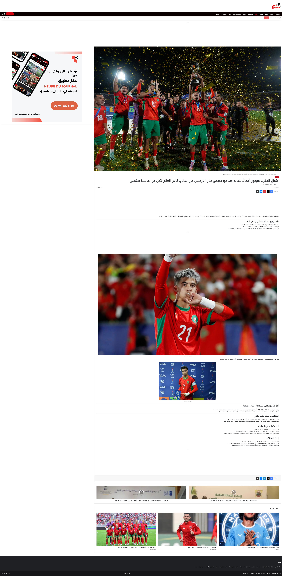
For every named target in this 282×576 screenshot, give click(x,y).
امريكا (248, 567)
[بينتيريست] (264, 191)
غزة (216, 567)
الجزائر (272, 567)
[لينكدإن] (264, 478)
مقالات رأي (223, 14)
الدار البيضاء (266, 567)
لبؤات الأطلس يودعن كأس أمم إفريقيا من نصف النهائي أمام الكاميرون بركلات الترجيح (137, 547)
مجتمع (261, 14)
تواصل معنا (8, 573)
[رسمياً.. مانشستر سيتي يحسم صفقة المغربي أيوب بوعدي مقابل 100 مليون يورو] (249, 529)
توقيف (236, 567)
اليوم (253, 567)
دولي (230, 14)
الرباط (261, 567)
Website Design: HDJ (255, 573)
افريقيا (217, 14)
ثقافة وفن (250, 14)
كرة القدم (207, 567)
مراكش (196, 567)
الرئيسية (278, 14)
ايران (244, 567)
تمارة (241, 567)
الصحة (244, 14)
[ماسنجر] (261, 191)
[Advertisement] (187, 34)
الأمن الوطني (277, 567)
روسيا (226, 567)
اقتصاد (272, 14)
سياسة (266, 14)
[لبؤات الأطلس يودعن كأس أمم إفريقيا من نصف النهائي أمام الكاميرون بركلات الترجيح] (126, 529)
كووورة (201, 567)
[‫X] (268, 191)
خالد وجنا (231, 567)
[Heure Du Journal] (276, 6)
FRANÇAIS (9, 14)
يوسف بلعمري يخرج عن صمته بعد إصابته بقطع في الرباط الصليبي (202, 547)
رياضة (256, 14)
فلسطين (212, 567)
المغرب (257, 567)
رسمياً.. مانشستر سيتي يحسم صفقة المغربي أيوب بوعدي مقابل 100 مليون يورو (261, 547)
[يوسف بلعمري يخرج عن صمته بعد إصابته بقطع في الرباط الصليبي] (187, 529)
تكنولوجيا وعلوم (237, 14)
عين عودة (221, 567)
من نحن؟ (3, 573)
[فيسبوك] (271, 191)
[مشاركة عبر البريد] (257, 191)
